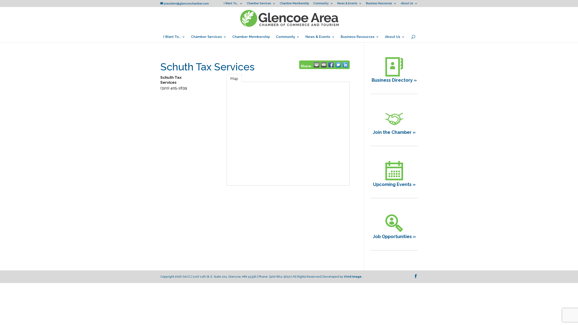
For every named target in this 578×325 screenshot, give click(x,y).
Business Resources (379, 3)
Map (234, 78)
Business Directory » (394, 80)
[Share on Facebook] (331, 64)
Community (321, 3)
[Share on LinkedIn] (345, 64)
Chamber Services (259, 3)
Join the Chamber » (394, 132)
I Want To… (231, 3)
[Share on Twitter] (338, 64)
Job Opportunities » (394, 236)
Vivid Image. (353, 276)
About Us (407, 3)
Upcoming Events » (394, 184)
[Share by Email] (323, 64)
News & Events (347, 3)
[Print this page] (316, 64)
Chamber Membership (294, 3)
